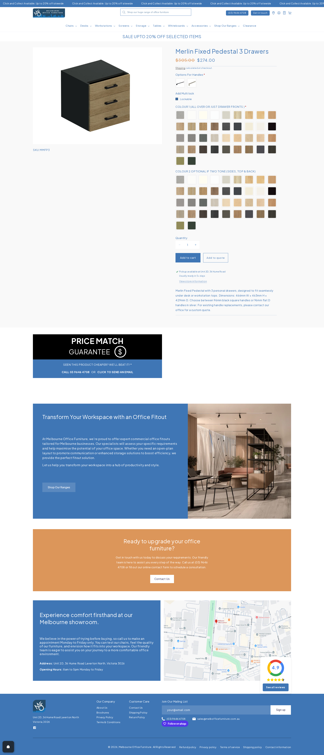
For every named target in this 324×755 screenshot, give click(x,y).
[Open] (8, 746)
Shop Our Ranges (59, 487)
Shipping (180, 68)
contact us (136, 707)
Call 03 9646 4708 (76, 372)
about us (102, 707)
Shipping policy (252, 747)
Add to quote (216, 257)
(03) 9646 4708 (237, 13)
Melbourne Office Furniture (135, 746)
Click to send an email (115, 372)
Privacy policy (208, 747)
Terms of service (230, 747)
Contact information (278, 747)
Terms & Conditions (108, 722)
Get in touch (260, 13)
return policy (137, 717)
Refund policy (187, 747)
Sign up (280, 709)
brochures (103, 712)
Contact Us (162, 579)
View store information (193, 281)
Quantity (181, 238)
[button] (71, 27)
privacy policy (105, 717)
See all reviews (275, 687)
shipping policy (138, 712)
